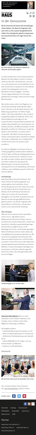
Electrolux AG (5, 351)
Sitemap (13, 408)
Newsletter (15, 411)
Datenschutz (5, 414)
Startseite (4, 408)
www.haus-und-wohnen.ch (10, 424)
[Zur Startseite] (6, 14)
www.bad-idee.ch (22, 427)
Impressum (25, 411)
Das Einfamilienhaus (11, 388)
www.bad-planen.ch (8, 431)
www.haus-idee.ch (7, 427)
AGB (13, 414)
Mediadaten (5, 411)
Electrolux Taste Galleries (9, 316)
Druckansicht (23, 408)
